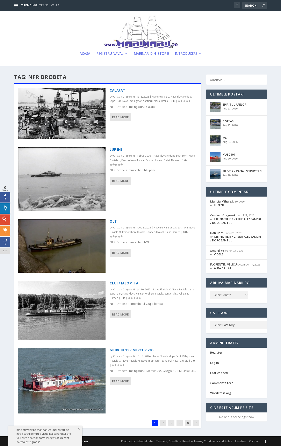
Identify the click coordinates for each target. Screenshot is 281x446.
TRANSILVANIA (49, 5)
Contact (254, 441)
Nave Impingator (132, 101)
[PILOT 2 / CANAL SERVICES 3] (215, 174)
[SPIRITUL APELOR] (215, 107)
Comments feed (221, 383)
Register (216, 352)
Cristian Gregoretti (124, 96)
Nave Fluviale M (131, 360)
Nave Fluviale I (130, 293)
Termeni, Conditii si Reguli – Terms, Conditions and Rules (194, 441)
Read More (120, 117)
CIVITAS (228, 121)
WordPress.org (220, 393)
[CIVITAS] (215, 124)
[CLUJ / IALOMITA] (62, 310)
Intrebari (240, 441)
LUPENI (116, 149)
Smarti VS (217, 251)
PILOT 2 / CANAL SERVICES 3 (242, 171)
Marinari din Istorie (151, 54)
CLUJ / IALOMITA (124, 283)
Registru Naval (109, 54)
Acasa (85, 54)
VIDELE (218, 254)
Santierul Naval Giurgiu (175, 360)
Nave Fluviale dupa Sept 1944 (170, 155)
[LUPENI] (62, 179)
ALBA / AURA (222, 268)
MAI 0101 (229, 154)
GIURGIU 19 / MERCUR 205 (132, 350)
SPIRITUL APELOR (234, 104)
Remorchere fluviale (133, 160)
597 (225, 138)
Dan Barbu (217, 233)
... (180, 423)
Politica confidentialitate (137, 441)
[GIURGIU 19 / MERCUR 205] (62, 381)
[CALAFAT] (62, 113)
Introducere (186, 54)
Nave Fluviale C (160, 96)
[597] (215, 140)
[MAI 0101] (215, 157)
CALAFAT (117, 90)
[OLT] (62, 246)
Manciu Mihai (220, 201)
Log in (214, 363)
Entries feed (219, 373)
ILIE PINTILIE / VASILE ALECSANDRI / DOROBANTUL (235, 221)
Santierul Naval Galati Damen (163, 160)
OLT (113, 221)
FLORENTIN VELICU (223, 264)
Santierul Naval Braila (155, 101)
